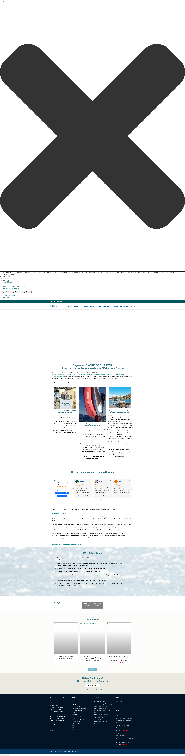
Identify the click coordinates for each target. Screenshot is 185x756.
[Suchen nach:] (125, 705)
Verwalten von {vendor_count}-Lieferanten (14, 286)
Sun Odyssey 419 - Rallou (101, 708)
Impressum (6, 297)
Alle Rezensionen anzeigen (62, 492)
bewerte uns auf (61, 495)
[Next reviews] (132, 488)
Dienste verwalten (8, 284)
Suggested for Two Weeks (79, 718)
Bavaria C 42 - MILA (99, 701)
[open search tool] (134, 306)
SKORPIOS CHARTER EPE (63, 483)
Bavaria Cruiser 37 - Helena (101, 716)
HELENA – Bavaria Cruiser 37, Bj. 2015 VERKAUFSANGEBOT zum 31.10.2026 (124, 741)
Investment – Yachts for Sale (79, 708)
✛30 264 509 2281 (57, 301)
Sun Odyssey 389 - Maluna (101, 714)
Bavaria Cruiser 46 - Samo (101, 706)
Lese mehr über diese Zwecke (11, 288)
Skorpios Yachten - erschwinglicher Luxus (92, 424)
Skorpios (74, 703)
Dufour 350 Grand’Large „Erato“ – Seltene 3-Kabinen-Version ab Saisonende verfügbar (92, 658)
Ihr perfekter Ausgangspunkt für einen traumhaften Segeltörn (120, 411)
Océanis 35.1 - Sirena (99, 718)
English (52, 728)
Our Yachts (74, 712)
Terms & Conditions (77, 710)
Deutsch (52, 730)
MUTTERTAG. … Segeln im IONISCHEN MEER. (123, 734)
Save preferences (26, 292)
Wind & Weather (77, 723)
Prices (73, 725)
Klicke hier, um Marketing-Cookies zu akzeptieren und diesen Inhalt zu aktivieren (92, 605)
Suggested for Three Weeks (79, 719)
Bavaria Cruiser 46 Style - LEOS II (103, 704)
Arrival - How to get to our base (80, 706)
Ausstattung (97, 723)
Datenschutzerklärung (9, 295)
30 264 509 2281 (60, 715)
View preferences (15, 292)
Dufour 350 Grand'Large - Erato (102, 719)
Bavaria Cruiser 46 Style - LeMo (102, 703)
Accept (2, 292)
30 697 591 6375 (60, 718)
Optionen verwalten (8, 282)
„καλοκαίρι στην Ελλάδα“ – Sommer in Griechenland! (125, 714)
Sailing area (74, 714)
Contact (73, 729)
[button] (92, 137)
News (73, 727)
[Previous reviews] (73, 488)
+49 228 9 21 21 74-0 (98, 689)
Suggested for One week (79, 716)
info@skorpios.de (60, 720)
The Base (75, 704)
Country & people (77, 721)
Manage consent (5, 755)
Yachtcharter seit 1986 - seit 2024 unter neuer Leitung (65, 411)
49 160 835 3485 (60, 716)
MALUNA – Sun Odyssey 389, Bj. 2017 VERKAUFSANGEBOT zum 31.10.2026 (124, 728)
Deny (7, 292)
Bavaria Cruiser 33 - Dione (101, 721)
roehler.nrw (78, 751)
